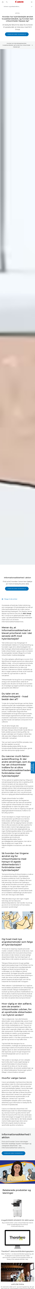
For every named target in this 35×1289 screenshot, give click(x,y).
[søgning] (7, 2)
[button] (33, 767)
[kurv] (2, 2)
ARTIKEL (17, 13)
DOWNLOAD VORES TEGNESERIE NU (17, 34)
